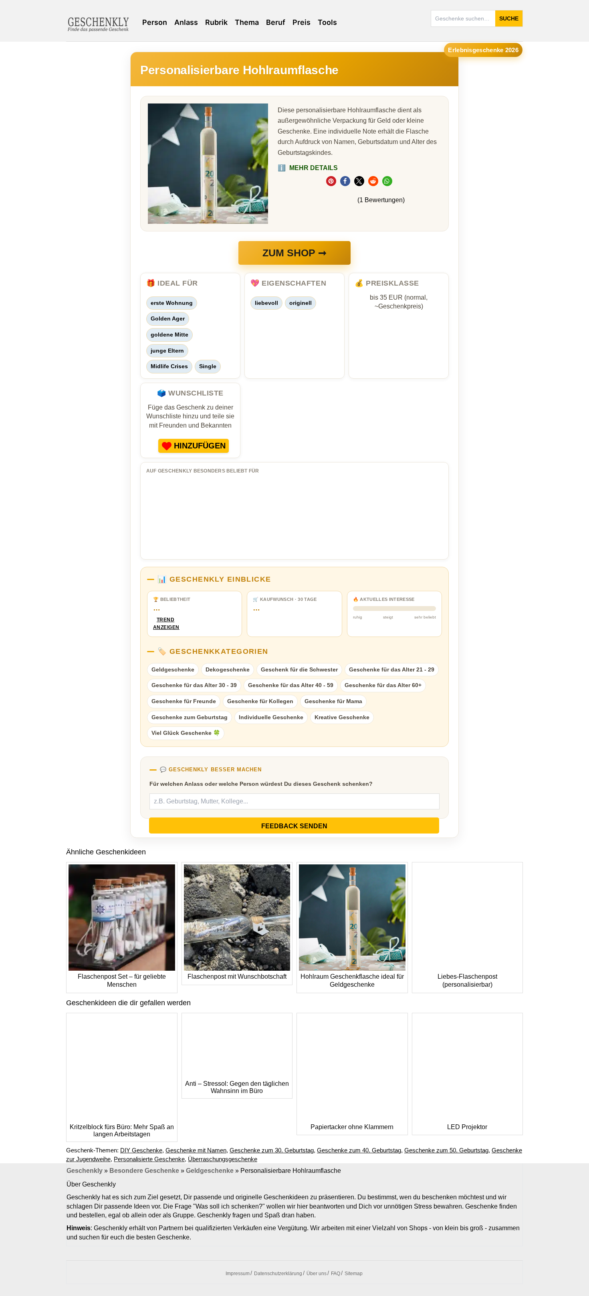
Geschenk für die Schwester (299, 669)
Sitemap (354, 1273)
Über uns (317, 1273)
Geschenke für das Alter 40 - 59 (290, 685)
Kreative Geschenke (342, 717)
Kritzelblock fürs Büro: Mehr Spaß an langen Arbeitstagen (122, 1131)
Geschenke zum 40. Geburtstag (359, 1150)
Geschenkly (85, 1170)
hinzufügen (200, 445)
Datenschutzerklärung (278, 1273)
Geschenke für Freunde (183, 701)
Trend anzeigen (165, 623)
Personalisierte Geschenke (149, 1159)
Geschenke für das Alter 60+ (383, 685)
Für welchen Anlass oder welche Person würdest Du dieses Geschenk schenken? (261, 784)
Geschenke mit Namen (195, 1150)
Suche (508, 18)
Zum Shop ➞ (294, 252)
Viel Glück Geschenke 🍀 (185, 733)
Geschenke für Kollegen (260, 701)
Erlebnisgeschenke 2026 (483, 50)
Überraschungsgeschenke (222, 1159)
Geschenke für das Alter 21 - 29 (391, 669)
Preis (301, 22)
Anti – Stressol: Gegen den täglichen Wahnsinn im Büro (237, 1087)
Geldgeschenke (172, 669)
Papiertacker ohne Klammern (352, 1127)
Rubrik (216, 22)
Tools (327, 22)
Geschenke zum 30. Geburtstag (272, 1150)
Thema (247, 22)
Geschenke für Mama (333, 701)
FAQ (335, 1273)
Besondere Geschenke (144, 1170)
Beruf (275, 22)
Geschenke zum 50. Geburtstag (446, 1150)
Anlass (186, 22)
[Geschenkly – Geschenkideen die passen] (98, 23)
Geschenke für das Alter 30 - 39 (194, 685)
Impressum (238, 1273)
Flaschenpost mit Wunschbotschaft (237, 976)
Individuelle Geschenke (271, 717)
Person (154, 22)
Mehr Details (308, 167)
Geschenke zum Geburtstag (189, 717)
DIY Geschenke (141, 1150)
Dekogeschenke (228, 669)
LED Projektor (467, 1127)
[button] (331, 181)
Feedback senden (294, 826)
